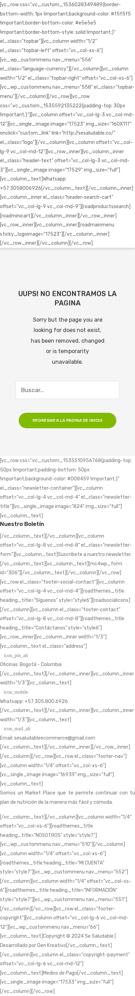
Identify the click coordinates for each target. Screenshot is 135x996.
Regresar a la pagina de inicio (67, 420)
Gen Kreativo (51, 945)
